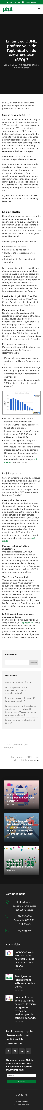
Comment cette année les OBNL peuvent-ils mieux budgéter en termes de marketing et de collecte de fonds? (25, 1007)
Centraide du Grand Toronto (18, 682)
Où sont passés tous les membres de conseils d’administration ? (17, 690)
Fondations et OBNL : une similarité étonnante (25, 758)
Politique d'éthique (21, 1101)
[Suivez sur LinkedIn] (22, 1051)
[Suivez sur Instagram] (15, 1051)
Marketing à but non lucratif (26, 66)
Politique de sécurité (21, 1104)
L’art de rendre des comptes (16, 746)
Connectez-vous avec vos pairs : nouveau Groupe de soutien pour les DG (24, 959)
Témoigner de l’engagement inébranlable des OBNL (20, 863)
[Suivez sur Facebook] (8, 1051)
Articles (22, 64)
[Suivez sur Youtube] (28, 1051)
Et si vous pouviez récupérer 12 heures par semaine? (20, 700)
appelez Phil (28, 622)
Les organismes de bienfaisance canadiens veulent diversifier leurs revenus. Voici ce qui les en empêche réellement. (20, 710)
